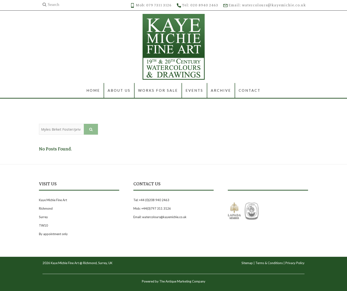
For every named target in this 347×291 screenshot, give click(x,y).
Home (93, 90)
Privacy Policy (295, 263)
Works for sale (158, 90)
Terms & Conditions (269, 263)
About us (119, 90)
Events (194, 90)
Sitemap (247, 263)
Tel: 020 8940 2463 (199, 5)
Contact (250, 90)
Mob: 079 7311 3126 (153, 5)
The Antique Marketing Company (182, 281)
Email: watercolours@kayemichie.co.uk (267, 5)
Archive (221, 90)
